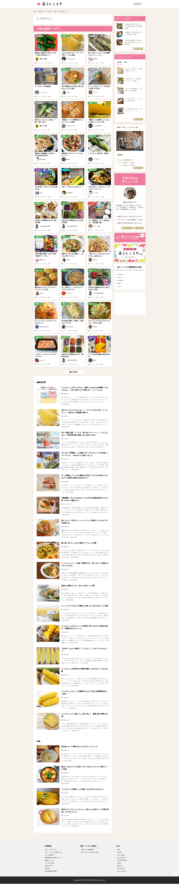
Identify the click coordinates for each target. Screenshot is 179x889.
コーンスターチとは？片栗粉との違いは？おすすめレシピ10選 (86, 606)
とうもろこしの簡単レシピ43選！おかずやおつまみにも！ (83, 789)
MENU (138, 4)
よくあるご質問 (49, 863)
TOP (35, 11)
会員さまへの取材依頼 (87, 849)
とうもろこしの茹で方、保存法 (98, 153)
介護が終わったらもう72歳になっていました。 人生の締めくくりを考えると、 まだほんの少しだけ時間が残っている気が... (130, 207)
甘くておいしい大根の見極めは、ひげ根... (130, 219)
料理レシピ (42, 11)
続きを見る (65, 404)
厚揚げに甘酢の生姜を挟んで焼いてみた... (130, 222)
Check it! (119, 852)
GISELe (119, 863)
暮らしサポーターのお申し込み (89, 852)
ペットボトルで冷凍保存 (43, 86)
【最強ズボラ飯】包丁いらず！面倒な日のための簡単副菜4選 (133, 26)
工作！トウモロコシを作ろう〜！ (72, 187)
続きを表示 (73, 372)
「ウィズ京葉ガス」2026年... (127, 162)
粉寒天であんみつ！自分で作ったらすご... (130, 216)
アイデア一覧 (127, 228)
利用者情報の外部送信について (53, 857)
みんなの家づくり (122, 857)
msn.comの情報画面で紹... (126, 160)
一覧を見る (139, 228)
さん (130, 202)
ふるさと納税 (121, 855)
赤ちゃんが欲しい (122, 871)
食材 (49, 11)
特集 (118, 849)
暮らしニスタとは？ (50, 849)
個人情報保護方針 (50, 871)
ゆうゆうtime (121, 868)
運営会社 (47, 868)
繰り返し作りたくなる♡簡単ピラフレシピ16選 (78, 543)
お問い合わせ (48, 865)
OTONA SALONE (122, 860)
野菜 (55, 11)
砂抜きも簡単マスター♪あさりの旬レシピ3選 (78, 586)
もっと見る (138, 49)
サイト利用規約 (49, 855)
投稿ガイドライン (50, 860)
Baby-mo (119, 865)
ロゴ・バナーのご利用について (53, 852)
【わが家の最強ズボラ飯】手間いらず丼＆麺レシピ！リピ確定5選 (133, 42)
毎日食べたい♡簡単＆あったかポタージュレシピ (79, 746)
